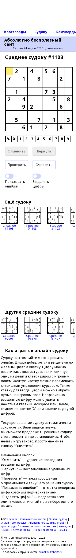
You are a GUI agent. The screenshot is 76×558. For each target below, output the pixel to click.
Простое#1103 (32, 227)
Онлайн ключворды (13, 522)
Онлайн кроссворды (33, 519)
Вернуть (44, 151)
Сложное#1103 (9, 227)
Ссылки (63, 530)
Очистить (44, 164)
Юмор (5, 530)
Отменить (16, 151)
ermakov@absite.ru (50, 552)
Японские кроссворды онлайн (47, 522)
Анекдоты (65, 526)
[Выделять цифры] (37, 176)
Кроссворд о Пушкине (14, 526)
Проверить (16, 164)
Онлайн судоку (58, 519)
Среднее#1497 (55, 337)
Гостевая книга (20, 530)
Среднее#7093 (9, 337)
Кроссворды (15, 32)
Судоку (40, 32)
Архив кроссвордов (43, 526)
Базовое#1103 (56, 227)
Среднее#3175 (32, 337)
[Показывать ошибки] (9, 176)
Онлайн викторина (44, 530)
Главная (12, 519)
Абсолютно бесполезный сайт (32, 42)
